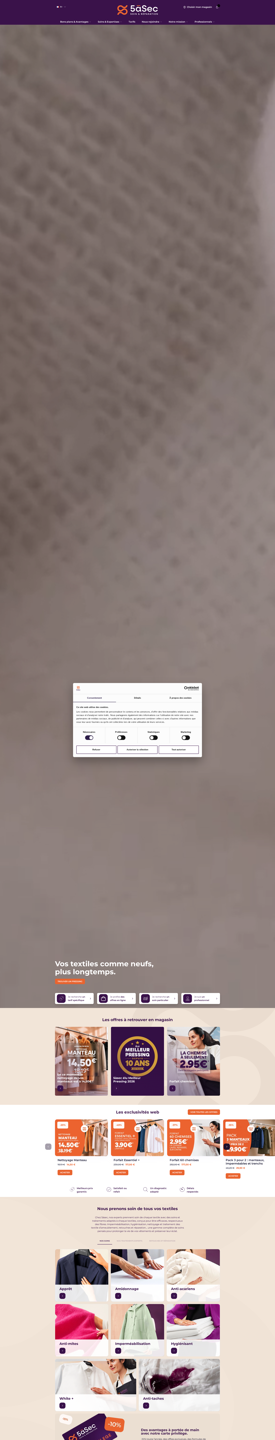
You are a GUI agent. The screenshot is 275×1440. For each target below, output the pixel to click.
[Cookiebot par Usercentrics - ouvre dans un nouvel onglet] (186, 688)
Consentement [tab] (94, 698)
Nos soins (105, 1241)
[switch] (121, 737)
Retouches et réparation (162, 1241)
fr (61, 7)
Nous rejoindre (150, 21)
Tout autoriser (179, 749)
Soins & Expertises (108, 21)
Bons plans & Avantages (74, 21)
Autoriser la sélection (137, 749)
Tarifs (132, 21)
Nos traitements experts (129, 1241)
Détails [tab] (137, 698)
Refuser (96, 749)
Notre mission (177, 21)
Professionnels (203, 21)
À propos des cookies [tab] (180, 698)
